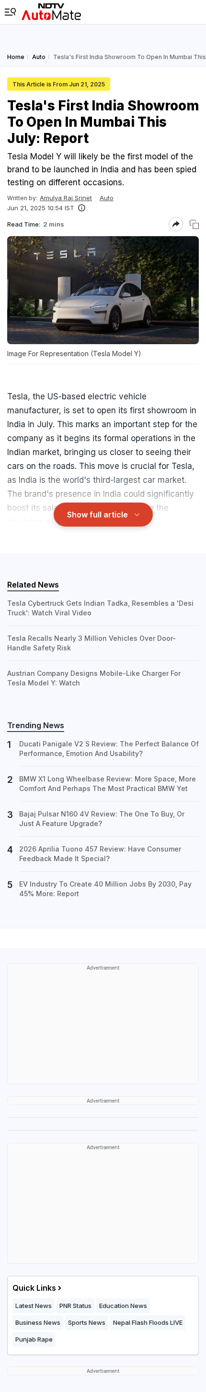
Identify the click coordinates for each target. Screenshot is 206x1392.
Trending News (35, 725)
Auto (107, 198)
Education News (123, 1305)
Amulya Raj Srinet (66, 198)
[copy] (194, 224)
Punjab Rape (34, 1339)
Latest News (33, 1305)
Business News (37, 1322)
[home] (51, 12)
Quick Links (34, 1288)
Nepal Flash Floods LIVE (148, 1322)
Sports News (86, 1322)
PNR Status (75, 1305)
